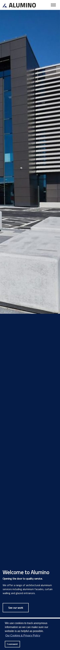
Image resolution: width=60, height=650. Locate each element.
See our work (15, 608)
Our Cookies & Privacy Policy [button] (22, 635)
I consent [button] (12, 644)
